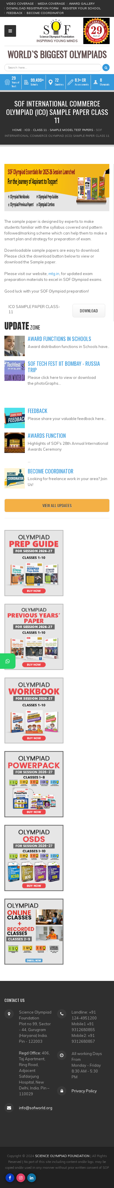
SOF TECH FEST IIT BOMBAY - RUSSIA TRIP (64, 367)
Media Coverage (51, 4)
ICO (27, 130)
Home (17, 130)
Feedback (14, 13)
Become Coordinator (45, 13)
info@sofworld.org (35, 1107)
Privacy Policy (84, 1091)
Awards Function (47, 435)
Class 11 (40, 130)
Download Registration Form (32, 8)
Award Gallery (82, 4)
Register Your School (82, 8)
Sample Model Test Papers (71, 130)
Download (89, 310)
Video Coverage (20, 4)
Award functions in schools (59, 338)
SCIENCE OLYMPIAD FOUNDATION (62, 1156)
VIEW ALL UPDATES (57, 505)
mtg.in (54, 273)
